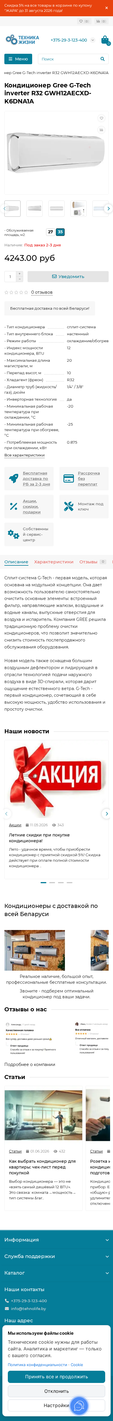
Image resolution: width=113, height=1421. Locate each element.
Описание (16, 562)
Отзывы (91, 562)
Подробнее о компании (29, 1064)
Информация (21, 1240)
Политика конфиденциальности (37, 1364)
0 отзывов (42, 292)
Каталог (14, 1273)
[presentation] (4, 208)
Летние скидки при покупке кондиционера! (39, 837)
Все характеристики (24, 455)
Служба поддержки (29, 1256)
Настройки (56, 1405)
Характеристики (54, 562)
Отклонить (56, 1391)
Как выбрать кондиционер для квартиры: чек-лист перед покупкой (42, 1167)
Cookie (77, 1364)
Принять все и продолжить (56, 1376)
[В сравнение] (101, 130)
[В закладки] (101, 118)
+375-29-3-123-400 (69, 40)
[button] (43, 882)
